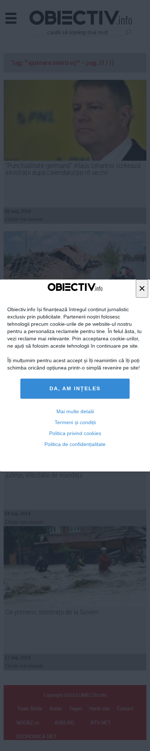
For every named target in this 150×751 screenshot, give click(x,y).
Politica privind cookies (75, 433)
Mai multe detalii (75, 411)
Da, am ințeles (75, 388)
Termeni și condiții (75, 422)
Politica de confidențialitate (75, 444)
